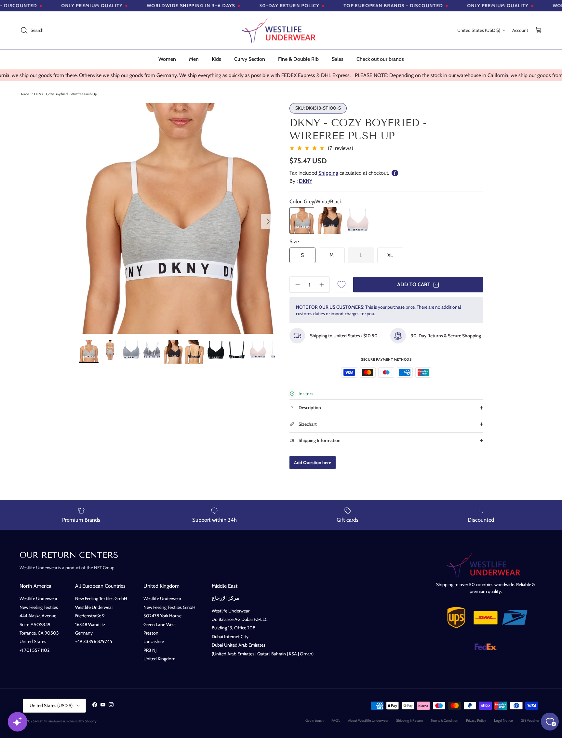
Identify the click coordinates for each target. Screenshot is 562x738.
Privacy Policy (476, 720)
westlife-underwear (50, 721)
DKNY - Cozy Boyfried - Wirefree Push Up (65, 93)
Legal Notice (503, 720)
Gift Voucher (530, 720)
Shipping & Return (409, 720)
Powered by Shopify (81, 721)
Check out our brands (380, 59)
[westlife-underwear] (281, 30)
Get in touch (314, 720)
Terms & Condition (444, 720)
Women (167, 59)
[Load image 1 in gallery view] (177, 218)
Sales (337, 59)
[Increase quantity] (323, 284)
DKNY (305, 181)
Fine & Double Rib (298, 59)
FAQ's (335, 720)
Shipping (328, 173)
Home (24, 93)
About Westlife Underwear (368, 720)
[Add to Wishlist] (341, 284)
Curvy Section (249, 59)
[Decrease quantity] (295, 284)
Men (194, 59)
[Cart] (538, 30)
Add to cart (413, 284)
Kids (216, 59)
